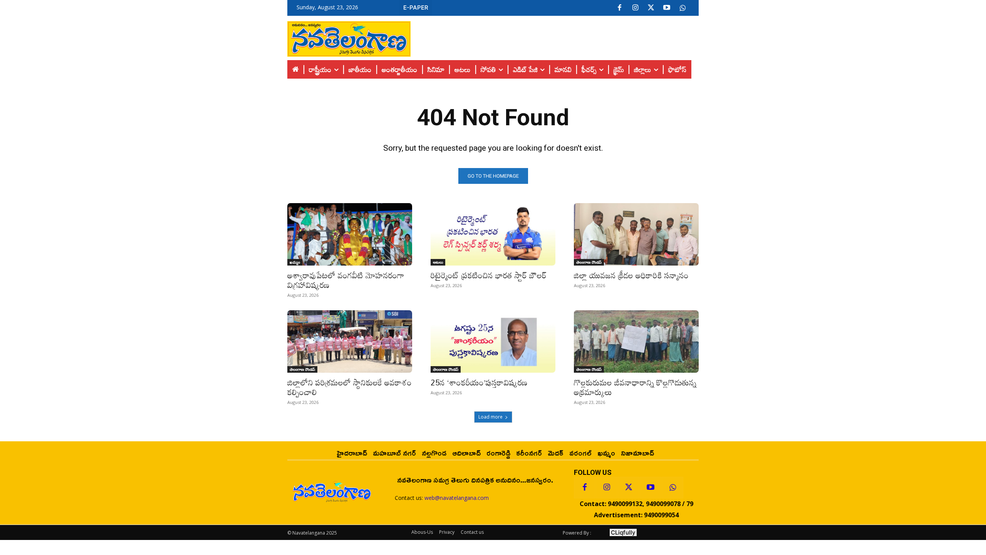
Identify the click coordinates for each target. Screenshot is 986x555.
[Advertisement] (554, 37)
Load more (490, 417)
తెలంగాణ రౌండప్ (589, 262)
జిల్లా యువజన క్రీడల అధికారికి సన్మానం (631, 275)
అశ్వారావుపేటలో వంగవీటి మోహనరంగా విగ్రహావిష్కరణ (345, 280)
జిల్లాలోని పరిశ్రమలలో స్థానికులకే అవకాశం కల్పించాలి (349, 387)
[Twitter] (651, 8)
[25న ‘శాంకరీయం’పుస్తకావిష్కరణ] (493, 341)
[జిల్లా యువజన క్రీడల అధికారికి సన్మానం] (636, 234)
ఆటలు (438, 262)
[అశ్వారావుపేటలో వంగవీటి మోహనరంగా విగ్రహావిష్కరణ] (349, 234)
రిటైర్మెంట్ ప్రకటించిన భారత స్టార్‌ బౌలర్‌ (489, 275)
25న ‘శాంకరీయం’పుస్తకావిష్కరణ (479, 382)
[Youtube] (667, 8)
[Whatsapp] (672, 487)
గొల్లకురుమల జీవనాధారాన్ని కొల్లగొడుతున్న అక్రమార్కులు (635, 387)
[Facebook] (619, 8)
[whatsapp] (682, 8)
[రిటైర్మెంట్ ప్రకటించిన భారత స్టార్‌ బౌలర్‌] (493, 234)
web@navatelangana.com (456, 497)
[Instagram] (635, 8)
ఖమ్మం (295, 262)
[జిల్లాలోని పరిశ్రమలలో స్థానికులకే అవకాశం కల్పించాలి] (349, 341)
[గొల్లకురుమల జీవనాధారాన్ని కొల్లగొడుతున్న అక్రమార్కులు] (636, 341)
